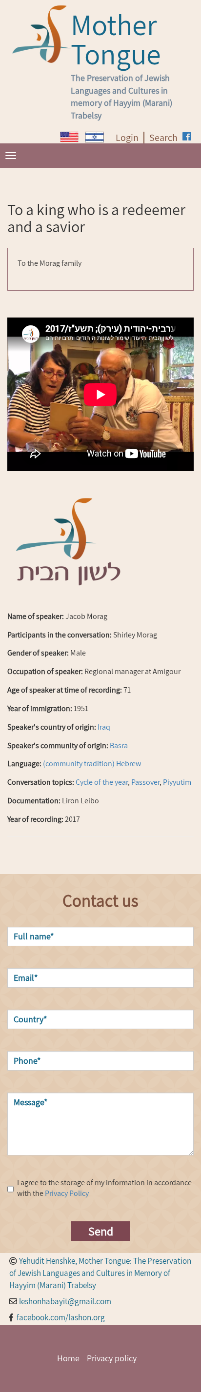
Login (127, 137)
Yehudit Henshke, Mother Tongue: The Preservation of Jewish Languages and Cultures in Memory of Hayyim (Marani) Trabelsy (100, 1273)
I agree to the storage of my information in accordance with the (104, 1188)
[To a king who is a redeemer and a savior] (69, 137)
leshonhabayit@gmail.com (65, 1301)
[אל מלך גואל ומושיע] (94, 137)
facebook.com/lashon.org (61, 1317)
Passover (145, 782)
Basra (119, 745)
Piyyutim (177, 782)
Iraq (104, 727)
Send (100, 1231)
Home (68, 1358)
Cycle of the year (102, 782)
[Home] (41, 34)
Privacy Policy (67, 1193)
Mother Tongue (116, 39)
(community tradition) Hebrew (92, 763)
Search (163, 137)
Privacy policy (112, 1358)
